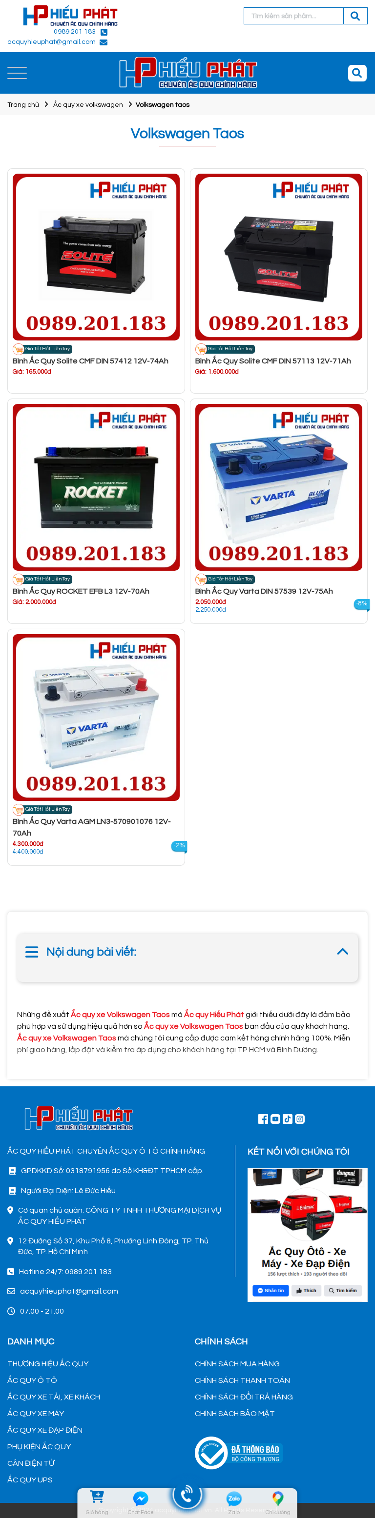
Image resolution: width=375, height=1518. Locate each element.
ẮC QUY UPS (30, 1480)
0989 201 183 (75, 31)
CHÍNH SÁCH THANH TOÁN (242, 1380)
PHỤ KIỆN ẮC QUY (39, 1447)
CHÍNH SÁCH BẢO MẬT (235, 1414)
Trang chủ (23, 104)
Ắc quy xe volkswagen (88, 104)
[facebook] (308, 1233)
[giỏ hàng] (96, 1498)
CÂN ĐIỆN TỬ (30, 1463)
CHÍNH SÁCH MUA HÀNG (237, 1364)
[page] (263, 1118)
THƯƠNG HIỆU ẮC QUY (47, 1364)
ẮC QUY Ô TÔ (32, 1380)
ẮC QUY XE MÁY (35, 1414)
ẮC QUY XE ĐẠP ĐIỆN (45, 1430)
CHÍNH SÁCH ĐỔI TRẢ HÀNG (244, 1397)
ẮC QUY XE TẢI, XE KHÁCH (53, 1397)
